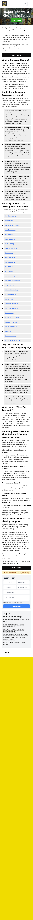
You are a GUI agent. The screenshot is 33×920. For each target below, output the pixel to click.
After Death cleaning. (11, 308)
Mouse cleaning (10, 262)
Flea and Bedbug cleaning (13, 340)
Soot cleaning (9, 271)
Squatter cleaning (10, 230)
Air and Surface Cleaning (12, 317)
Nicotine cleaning (10, 336)
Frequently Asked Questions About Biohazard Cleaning (14, 638)
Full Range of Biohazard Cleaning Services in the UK (13, 626)
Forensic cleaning (10, 294)
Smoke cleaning (10, 257)
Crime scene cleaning (11, 290)
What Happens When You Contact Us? (15, 634)
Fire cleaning (9, 253)
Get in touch (16, 20)
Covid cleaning (9, 331)
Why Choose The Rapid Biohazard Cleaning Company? (14, 631)
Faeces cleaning (10, 276)
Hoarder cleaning (10, 216)
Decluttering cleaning (11, 248)
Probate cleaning (10, 239)
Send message (16, 606)
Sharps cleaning (10, 234)
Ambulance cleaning (11, 327)
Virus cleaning (9, 313)
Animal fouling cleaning (12, 281)
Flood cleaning (9, 244)
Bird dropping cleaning (12, 225)
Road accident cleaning (12, 304)
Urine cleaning (9, 285)
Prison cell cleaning (11, 322)
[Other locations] (25, 4)
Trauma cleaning (10, 299)
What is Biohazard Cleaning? (12, 617)
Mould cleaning (9, 267)
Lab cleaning (9, 221)
